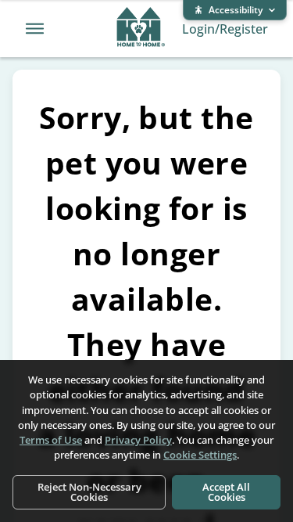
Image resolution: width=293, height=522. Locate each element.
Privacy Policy (138, 440)
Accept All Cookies (226, 492)
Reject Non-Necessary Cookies (89, 492)
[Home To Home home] (141, 29)
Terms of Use (51, 440)
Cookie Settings (200, 455)
